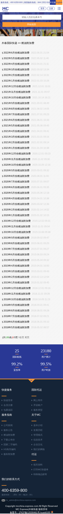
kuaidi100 (45, 512)
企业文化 (37, 444)
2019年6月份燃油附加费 (16, 254)
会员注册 (8, 405)
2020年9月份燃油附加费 (16, 170)
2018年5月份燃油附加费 (16, 327)
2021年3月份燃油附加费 (16, 137)
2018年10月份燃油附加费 (17, 299)
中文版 (53, 2)
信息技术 (37, 439)
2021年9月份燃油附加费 (16, 103)
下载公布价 (9, 439)
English (59, 2)
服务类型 (37, 410)
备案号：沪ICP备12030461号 (25, 512)
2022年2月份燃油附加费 (16, 75)
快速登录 (8, 400)
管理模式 (37, 435)
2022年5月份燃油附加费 (16, 58)
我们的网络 (39, 449)
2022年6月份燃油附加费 (16, 52)
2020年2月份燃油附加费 (16, 209)
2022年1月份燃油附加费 (16, 80)
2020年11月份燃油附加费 (17, 159)
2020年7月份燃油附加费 (16, 181)
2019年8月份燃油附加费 (16, 243)
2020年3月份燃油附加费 (16, 204)
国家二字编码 (10, 444)
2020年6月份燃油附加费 (16, 187)
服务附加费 (9, 454)
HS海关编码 (10, 449)
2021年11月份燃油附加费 (17, 92)
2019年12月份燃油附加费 (17, 221)
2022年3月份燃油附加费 (16, 69)
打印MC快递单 (40, 469)
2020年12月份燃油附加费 (17, 153)
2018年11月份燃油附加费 (17, 293)
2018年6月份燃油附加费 (16, 322)
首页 (21, 337)
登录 (42, 8)
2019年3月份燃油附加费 (16, 271)
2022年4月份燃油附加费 (16, 64)
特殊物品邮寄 (40, 474)
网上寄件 (37, 400)
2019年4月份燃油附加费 (16, 265)
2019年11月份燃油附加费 (17, 226)
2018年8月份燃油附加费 (16, 310)
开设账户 (37, 405)
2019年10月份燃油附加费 (17, 232)
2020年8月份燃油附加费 (16, 176)
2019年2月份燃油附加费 (16, 277)
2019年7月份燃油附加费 (16, 249)
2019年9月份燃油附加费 (16, 237)
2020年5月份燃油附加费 (16, 193)
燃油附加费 (9, 435)
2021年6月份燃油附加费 (16, 120)
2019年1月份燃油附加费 (16, 282)
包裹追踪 (8, 410)
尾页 (27, 337)
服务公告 (8, 430)
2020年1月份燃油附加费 (16, 215)
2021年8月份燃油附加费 (16, 108)
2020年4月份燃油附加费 (16, 198)
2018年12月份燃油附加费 (17, 288)
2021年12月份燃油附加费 (17, 86)
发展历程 (37, 430)
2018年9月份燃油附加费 (16, 305)
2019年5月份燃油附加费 (16, 260)
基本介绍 (37, 425)
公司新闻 (8, 425)
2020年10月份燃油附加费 (17, 165)
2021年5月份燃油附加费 (16, 125)
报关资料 (37, 464)
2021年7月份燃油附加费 (16, 114)
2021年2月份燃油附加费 (16, 142)
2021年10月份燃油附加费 (17, 97)
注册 (51, 8)
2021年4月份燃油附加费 (16, 131)
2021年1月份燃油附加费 (16, 148)
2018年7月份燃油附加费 (16, 316)
